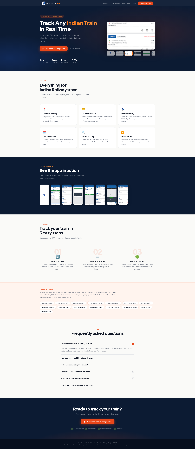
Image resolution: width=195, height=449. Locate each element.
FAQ (134, 3)
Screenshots (116, 3)
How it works (126, 3)
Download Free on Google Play (99, 422)
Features (106, 3)
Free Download (145, 3)
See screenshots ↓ (75, 49)
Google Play (97, 442)
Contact (114, 442)
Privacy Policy (106, 442)
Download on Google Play (55, 49)
